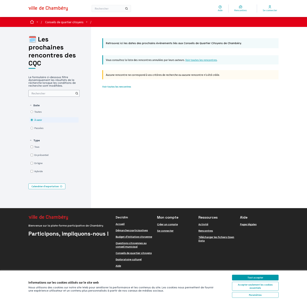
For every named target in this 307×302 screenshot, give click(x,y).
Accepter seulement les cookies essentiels (255, 286)
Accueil (120, 224)
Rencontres (205, 230)
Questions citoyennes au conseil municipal (131, 244)
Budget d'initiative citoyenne (134, 236)
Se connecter (165, 230)
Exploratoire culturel (129, 259)
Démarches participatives (132, 230)
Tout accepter (255, 277)
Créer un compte (167, 224)
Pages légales (248, 224)
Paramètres (255, 295)
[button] (34, 105)
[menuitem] (54, 93)
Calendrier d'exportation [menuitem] (45, 186)
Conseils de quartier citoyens (64, 22)
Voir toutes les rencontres (201, 60)
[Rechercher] (126, 8)
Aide (118, 265)
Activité (203, 224)
